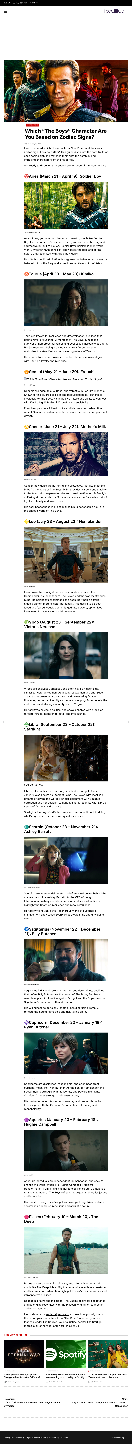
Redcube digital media (58, 1437)
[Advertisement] (66, 40)
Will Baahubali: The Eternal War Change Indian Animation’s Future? (22, 1376)
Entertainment (32, 125)
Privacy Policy (118, 1437)
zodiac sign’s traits (57, 1314)
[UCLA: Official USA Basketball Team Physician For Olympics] (3, 722)
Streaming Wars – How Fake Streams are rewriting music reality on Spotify (65, 1376)
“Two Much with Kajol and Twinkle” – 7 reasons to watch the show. (107, 1376)
